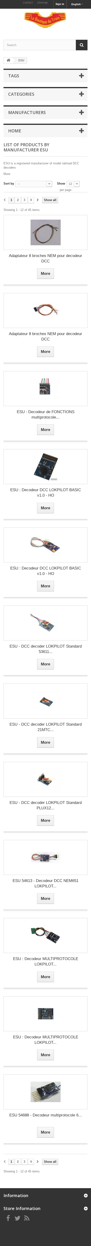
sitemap (42, 2)
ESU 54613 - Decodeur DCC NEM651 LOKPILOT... (45, 883)
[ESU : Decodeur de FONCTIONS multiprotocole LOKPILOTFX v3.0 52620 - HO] (45, 388)
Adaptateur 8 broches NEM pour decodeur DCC (45, 258)
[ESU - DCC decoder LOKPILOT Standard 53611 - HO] (45, 623)
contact (28, 2)
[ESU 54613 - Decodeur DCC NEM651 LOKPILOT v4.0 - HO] (45, 857)
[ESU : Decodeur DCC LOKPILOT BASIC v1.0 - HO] (45, 466)
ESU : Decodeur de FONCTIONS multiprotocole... (45, 414)
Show (61, 183)
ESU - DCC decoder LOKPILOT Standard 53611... (46, 649)
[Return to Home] (8, 60)
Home (14, 131)
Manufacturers (27, 112)
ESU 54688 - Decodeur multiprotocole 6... (45, 1115)
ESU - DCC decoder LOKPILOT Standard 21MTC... (46, 727)
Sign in (60, 4)
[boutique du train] (46, 20)
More (7, 174)
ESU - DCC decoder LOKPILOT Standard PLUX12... (46, 805)
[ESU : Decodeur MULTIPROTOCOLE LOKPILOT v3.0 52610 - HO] (45, 935)
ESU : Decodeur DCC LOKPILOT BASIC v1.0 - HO (45, 493)
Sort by (9, 183)
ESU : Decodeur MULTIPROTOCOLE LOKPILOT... (45, 961)
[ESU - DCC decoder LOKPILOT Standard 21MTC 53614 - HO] (45, 701)
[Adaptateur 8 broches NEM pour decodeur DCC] (45, 232)
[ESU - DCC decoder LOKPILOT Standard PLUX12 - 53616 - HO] (45, 779)
